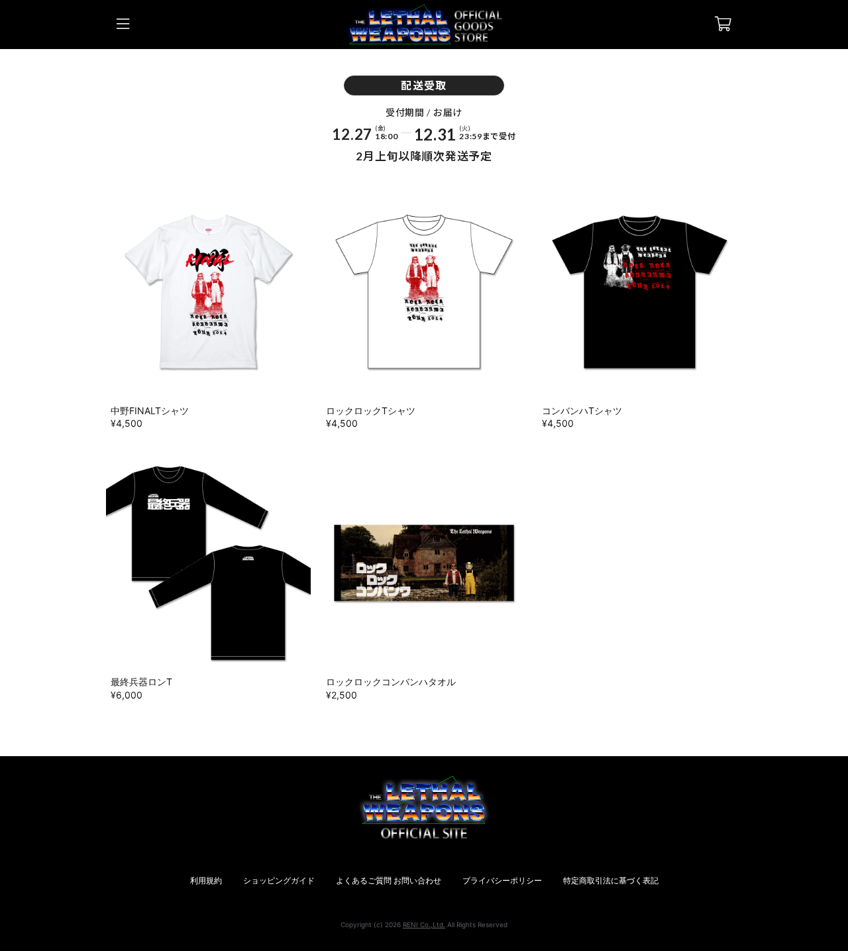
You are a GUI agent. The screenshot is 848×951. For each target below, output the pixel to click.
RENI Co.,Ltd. (424, 924)
